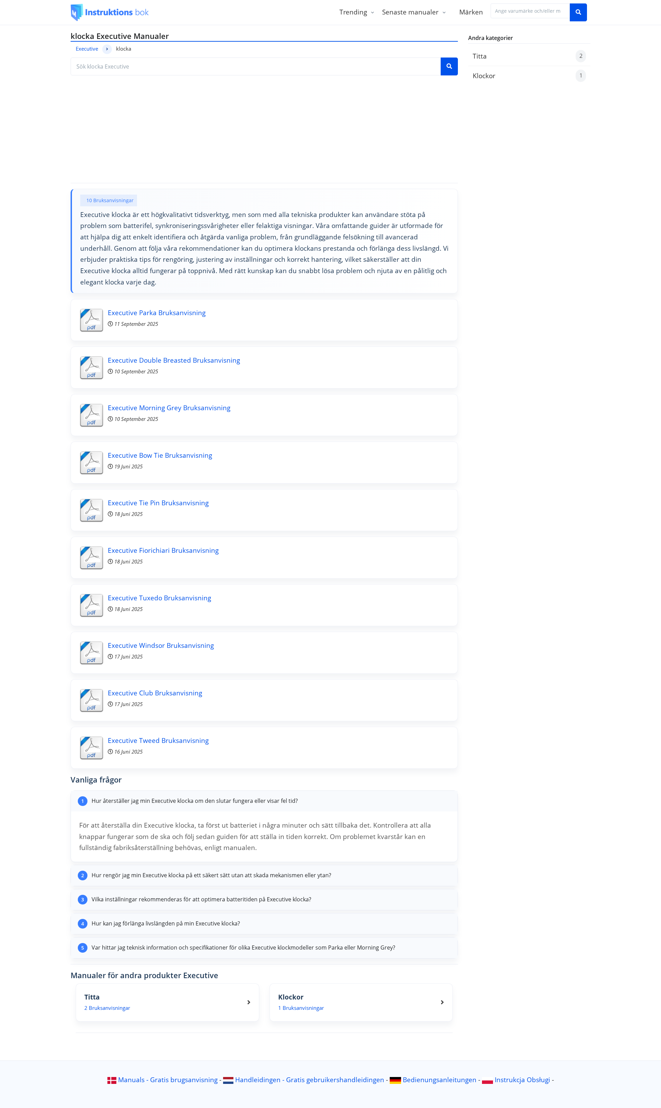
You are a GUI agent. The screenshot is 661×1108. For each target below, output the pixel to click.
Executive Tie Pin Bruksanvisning (158, 502)
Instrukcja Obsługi (522, 1079)
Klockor (528, 75)
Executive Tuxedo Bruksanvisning (159, 597)
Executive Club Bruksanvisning (155, 692)
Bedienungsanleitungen (439, 1079)
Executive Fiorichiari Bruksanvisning (163, 550)
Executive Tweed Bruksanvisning (158, 740)
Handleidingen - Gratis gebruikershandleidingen (309, 1079)
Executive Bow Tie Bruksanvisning (160, 455)
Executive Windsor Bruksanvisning (161, 645)
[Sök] (578, 12)
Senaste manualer (410, 12)
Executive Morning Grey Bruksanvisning (169, 407)
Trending (353, 12)
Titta (528, 56)
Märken (471, 12)
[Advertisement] (264, 129)
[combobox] (530, 10)
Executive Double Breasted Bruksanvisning (174, 360)
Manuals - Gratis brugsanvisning (168, 1079)
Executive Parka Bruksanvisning (157, 312)
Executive (87, 48)
